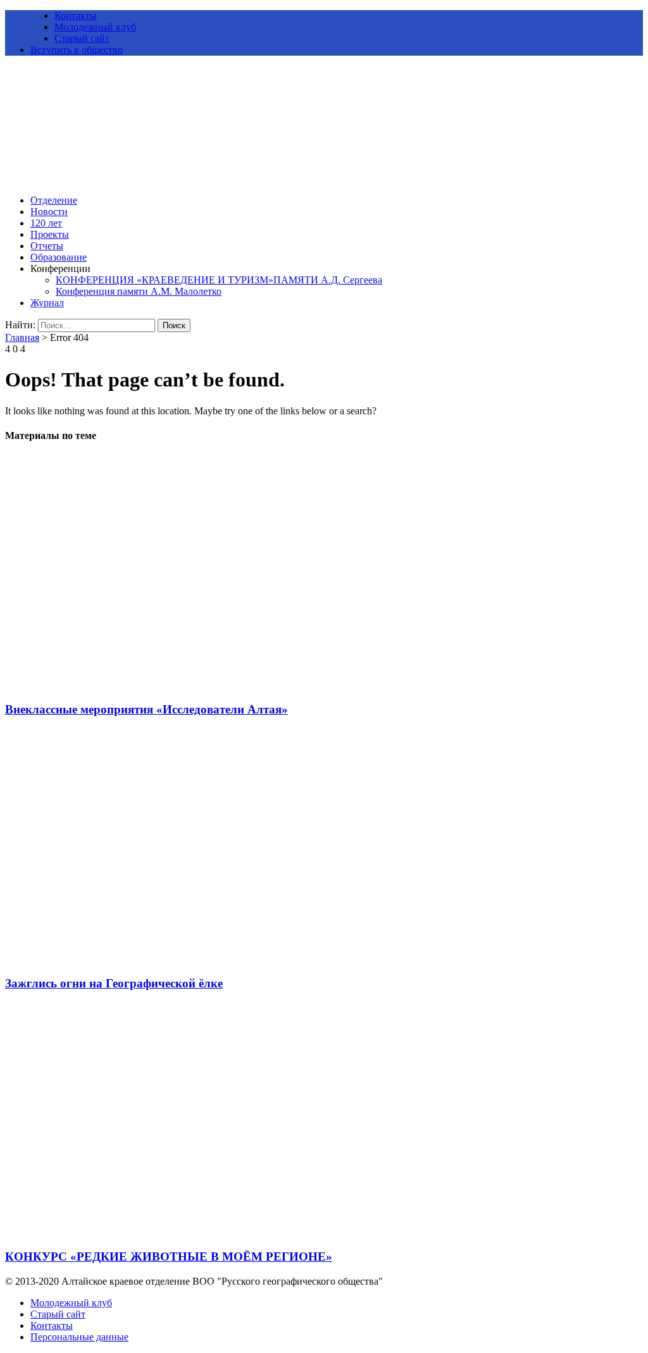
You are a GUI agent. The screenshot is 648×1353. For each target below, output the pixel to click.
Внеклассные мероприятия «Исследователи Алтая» (146, 709)
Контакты (75, 15)
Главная (22, 337)
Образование (58, 257)
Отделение (53, 200)
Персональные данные (79, 1336)
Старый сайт (81, 38)
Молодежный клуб (95, 27)
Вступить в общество (76, 49)
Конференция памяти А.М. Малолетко (138, 291)
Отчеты (46, 245)
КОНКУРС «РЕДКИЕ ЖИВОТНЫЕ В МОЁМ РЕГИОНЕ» (168, 1256)
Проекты (49, 234)
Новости (49, 211)
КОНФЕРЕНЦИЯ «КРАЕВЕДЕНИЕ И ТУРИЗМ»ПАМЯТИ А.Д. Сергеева (219, 280)
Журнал (47, 302)
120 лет (46, 223)
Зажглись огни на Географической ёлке (114, 983)
